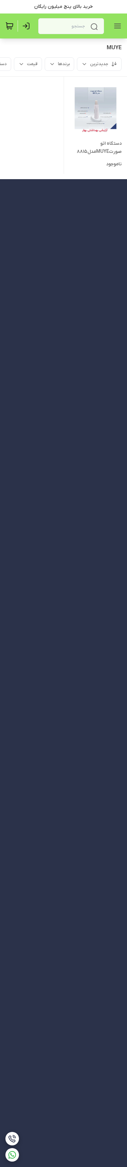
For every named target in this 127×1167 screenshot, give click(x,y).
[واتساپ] (12, 1155)
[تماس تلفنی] (12, 1138)
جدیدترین (99, 64)
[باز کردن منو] (116, 26)
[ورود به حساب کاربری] (27, 26)
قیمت (32, 64)
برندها (64, 64)
